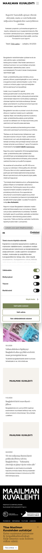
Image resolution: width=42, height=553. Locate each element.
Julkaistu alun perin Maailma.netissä (18, 228)
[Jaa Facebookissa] (24, 53)
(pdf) (13, 73)
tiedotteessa (30, 147)
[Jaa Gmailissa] (17, 53)
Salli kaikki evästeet (21, 306)
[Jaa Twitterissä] (11, 53)
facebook (6, 521)
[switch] (36, 277)
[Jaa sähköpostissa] (31, 53)
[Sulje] (37, 527)
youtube (24, 521)
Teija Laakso (15, 44)
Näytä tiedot (30, 299)
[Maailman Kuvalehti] (21, 499)
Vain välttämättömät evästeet (21, 318)
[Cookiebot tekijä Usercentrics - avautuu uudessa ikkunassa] (30, 232)
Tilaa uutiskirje (9, 548)
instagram (16, 521)
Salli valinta (21, 312)
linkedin (32, 521)
